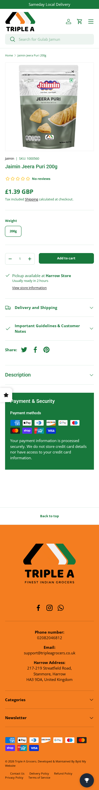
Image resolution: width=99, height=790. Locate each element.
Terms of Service (39, 777)
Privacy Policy (14, 777)
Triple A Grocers (25, 761)
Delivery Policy (39, 773)
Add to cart (66, 258)
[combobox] (49, 39)
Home (9, 55)
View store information (29, 287)
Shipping (31, 199)
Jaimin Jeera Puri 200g (32, 55)
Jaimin (9, 158)
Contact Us (17, 773)
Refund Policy (63, 773)
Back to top (49, 516)
